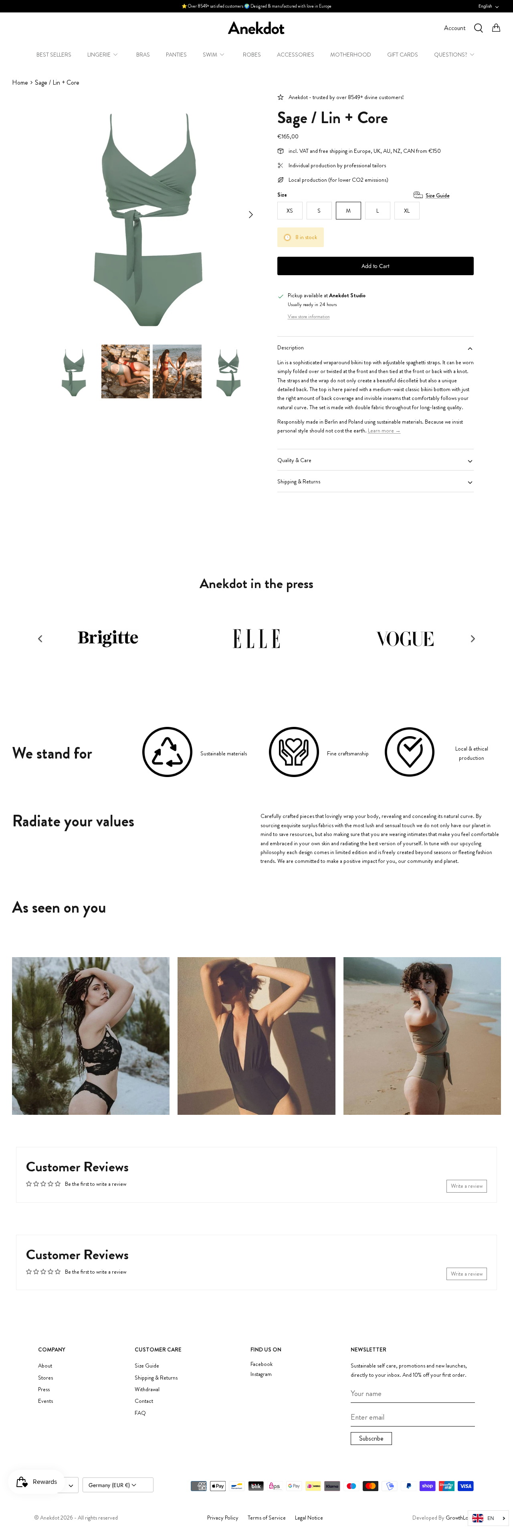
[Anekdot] (256, 27)
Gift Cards (402, 55)
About (45, 1366)
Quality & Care (294, 460)
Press (44, 1389)
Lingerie (99, 55)
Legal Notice (309, 1518)
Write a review (467, 1186)
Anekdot (49, 1518)
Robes (252, 55)
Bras (143, 55)
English (485, 6)
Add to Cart (375, 266)
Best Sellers (53, 55)
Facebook (261, 1364)
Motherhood (350, 55)
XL (407, 211)
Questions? (450, 55)
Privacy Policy (222, 1518)
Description (290, 347)
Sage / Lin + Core (57, 82)
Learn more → (384, 430)
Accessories (295, 55)
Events (45, 1401)
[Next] (251, 214)
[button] (40, 639)
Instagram (261, 1374)
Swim (210, 55)
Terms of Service (267, 1518)
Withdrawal (147, 1389)
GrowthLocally (462, 1518)
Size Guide (438, 195)
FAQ (140, 1413)
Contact (144, 1401)
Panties (176, 55)
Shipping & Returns (298, 481)
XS (290, 211)
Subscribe (371, 1438)
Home (20, 82)
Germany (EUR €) (110, 1485)
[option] (150, 214)
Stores (45, 1378)
